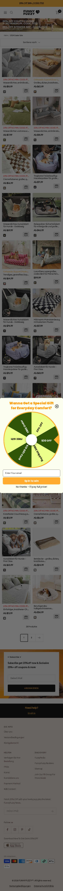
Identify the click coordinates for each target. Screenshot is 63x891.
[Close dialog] (56, 406)
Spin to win (31, 481)
